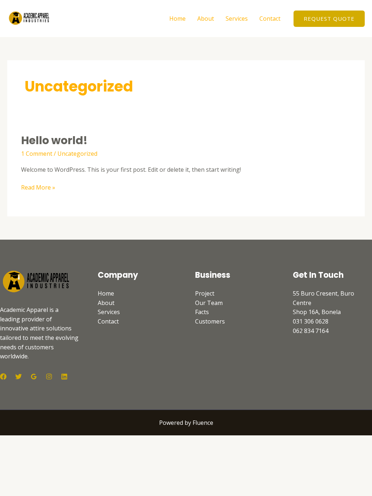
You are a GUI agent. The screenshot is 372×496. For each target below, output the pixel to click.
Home (177, 19)
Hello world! (54, 140)
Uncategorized (77, 154)
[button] (329, 19)
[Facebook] (3, 376)
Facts (202, 312)
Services (237, 19)
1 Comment (36, 154)
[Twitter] (18, 376)
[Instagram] (49, 376)
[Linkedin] (64, 376)
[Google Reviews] (34, 376)
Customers (210, 321)
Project (204, 293)
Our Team (209, 303)
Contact (269, 19)
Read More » (38, 187)
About (205, 19)
